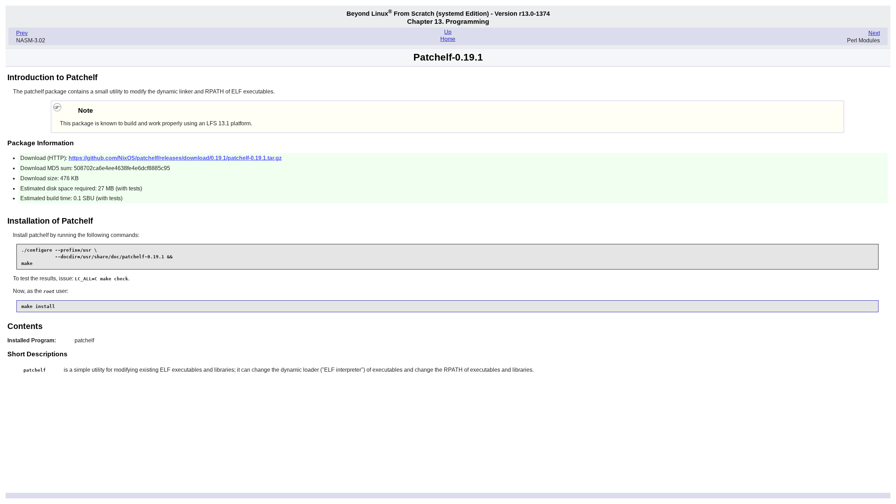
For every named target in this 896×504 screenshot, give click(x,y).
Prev (22, 33)
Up (447, 32)
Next (874, 33)
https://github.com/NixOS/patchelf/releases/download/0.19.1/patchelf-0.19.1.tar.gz (175, 158)
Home (447, 39)
